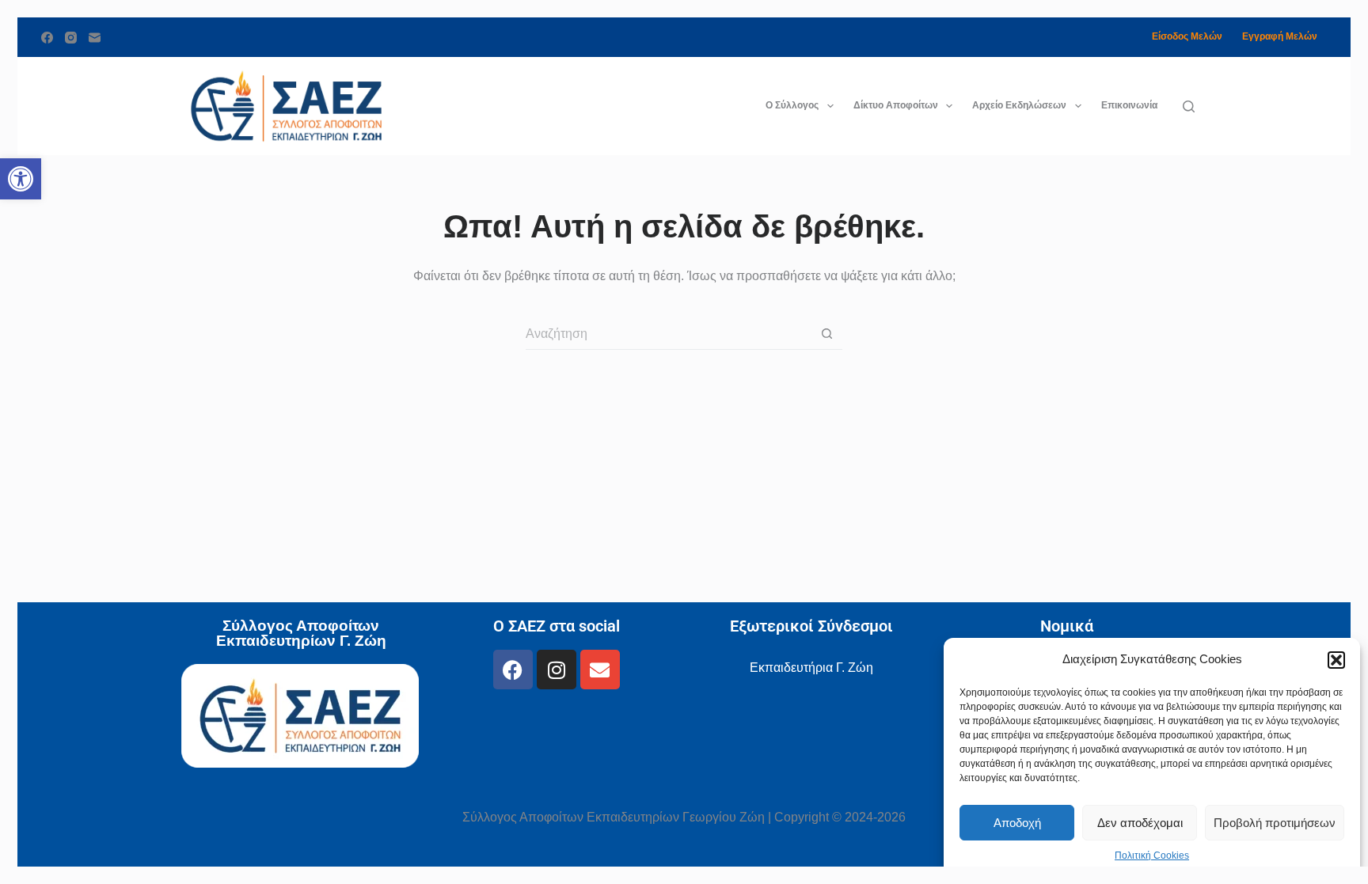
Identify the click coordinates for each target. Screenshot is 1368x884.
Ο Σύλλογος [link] (792, 105)
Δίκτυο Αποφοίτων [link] (895, 105)
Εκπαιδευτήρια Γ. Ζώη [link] (811, 667)
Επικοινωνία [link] (1129, 105)
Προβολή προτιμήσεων (1275, 822)
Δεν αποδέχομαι (1140, 822)
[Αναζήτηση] (1189, 106)
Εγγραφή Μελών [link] (1279, 36)
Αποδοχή (1017, 822)
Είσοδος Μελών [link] (1187, 36)
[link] (20, 178)
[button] (1336, 660)
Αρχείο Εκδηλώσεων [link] (1019, 105)
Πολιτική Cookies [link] (1152, 855)
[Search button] (826, 334)
